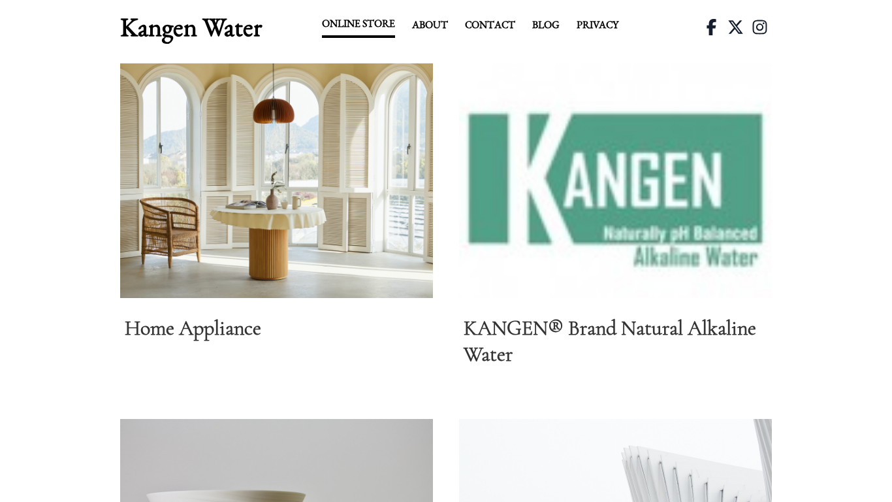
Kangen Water (191, 27)
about (430, 24)
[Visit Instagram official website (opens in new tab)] (760, 27)
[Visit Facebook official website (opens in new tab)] (711, 27)
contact (490, 24)
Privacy (597, 24)
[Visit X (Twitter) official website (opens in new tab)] (735, 27)
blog (546, 24)
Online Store (358, 23)
